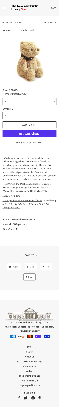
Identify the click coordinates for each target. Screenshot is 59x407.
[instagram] (33, 398)
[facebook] (19, 398)
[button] (29, 61)
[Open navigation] (7, 8)
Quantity (7, 109)
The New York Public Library (27, 322)
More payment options (29, 142)
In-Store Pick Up (29, 380)
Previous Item (13, 22)
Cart (53, 8)
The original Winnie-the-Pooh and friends (22, 200)
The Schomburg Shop (29, 375)
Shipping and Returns (29, 385)
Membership (29, 366)
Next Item (48, 22)
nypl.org (29, 371)
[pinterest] (39, 398)
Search (29, 352)
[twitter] (25, 398)
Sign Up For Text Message (29, 361)
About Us (29, 356)
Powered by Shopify (30, 330)
